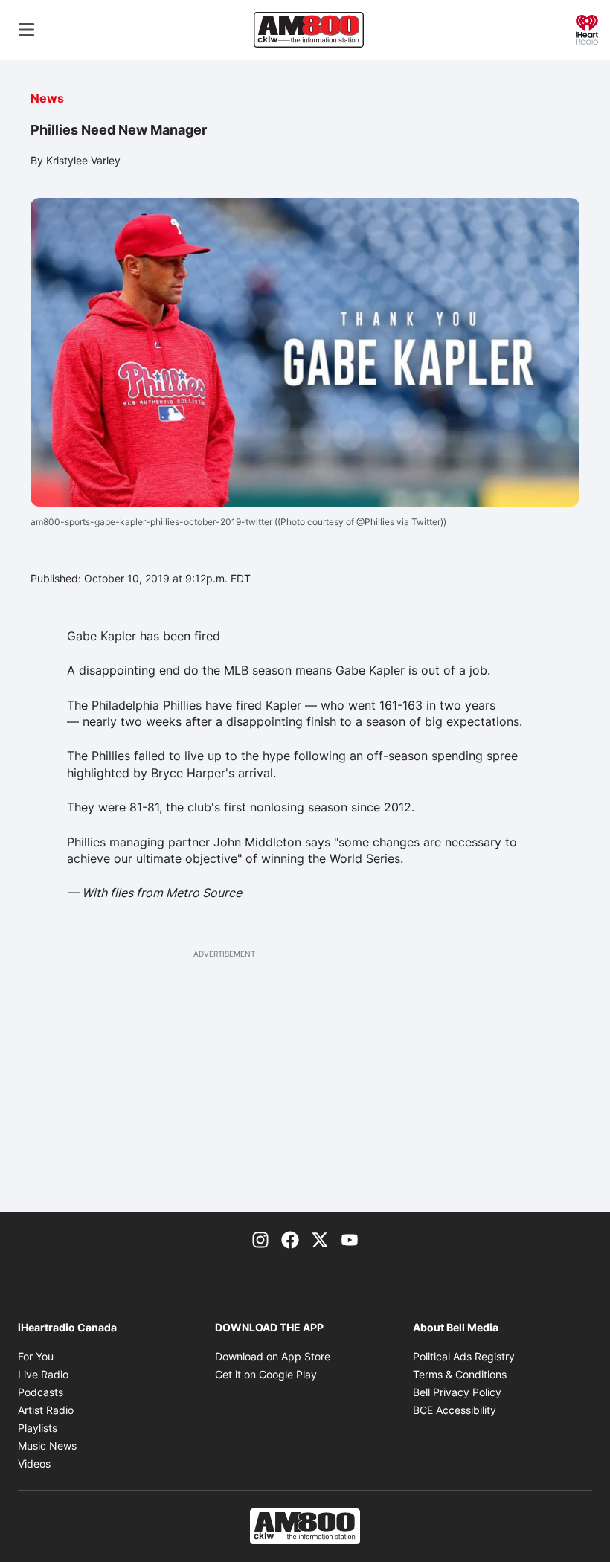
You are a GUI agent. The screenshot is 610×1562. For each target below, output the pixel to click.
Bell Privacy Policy (457, 1392)
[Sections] (27, 30)
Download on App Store (272, 1356)
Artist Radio (46, 1410)
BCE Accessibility (454, 1410)
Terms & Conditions (460, 1374)
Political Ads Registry (464, 1356)
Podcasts (40, 1392)
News (47, 98)
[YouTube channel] (350, 1239)
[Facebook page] (290, 1239)
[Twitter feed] (320, 1239)
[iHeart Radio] (587, 28)
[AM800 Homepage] (309, 30)
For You (36, 1356)
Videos (34, 1463)
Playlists (37, 1427)
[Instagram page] (260, 1239)
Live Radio (43, 1374)
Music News (47, 1445)
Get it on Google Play (266, 1374)
